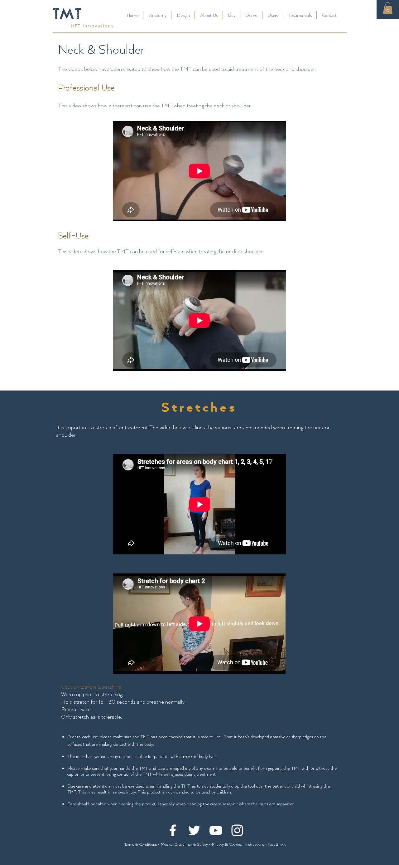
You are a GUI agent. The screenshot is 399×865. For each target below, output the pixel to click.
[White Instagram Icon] (237, 830)
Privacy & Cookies (227, 844)
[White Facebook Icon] (172, 830)
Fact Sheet (277, 844)
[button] (388, 8)
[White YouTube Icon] (216, 830)
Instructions (254, 844)
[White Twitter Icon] (194, 830)
